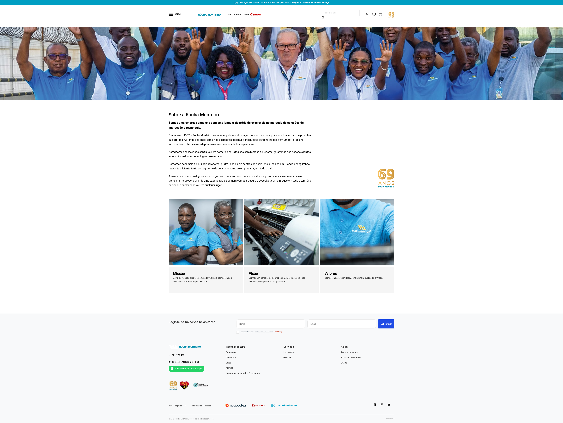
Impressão (288, 352)
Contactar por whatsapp (188, 368)
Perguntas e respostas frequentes (243, 373)
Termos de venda (349, 352)
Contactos (231, 357)
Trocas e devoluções (351, 357)
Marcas (229, 368)
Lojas (228, 362)
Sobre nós (231, 352)
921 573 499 (178, 355)
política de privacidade (264, 332)
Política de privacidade (177, 406)
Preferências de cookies (201, 406)
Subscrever (386, 324)
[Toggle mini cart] (381, 14)
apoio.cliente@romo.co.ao (185, 362)
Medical (287, 357)
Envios (344, 362)
